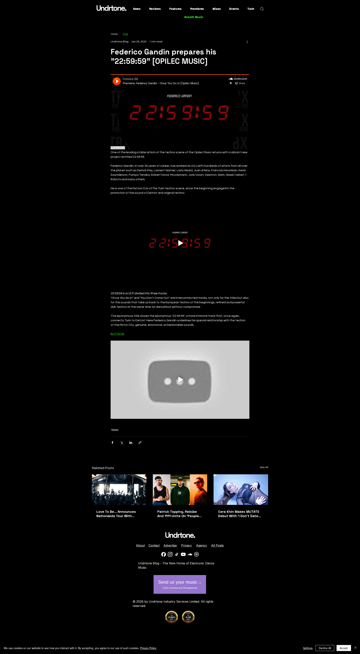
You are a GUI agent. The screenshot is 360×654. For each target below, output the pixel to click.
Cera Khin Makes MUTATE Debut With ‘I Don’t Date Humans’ (238, 513)
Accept (344, 648)
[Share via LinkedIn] (131, 442)
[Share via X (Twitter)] (121, 442)
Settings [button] (308, 648)
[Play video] (180, 243)
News (114, 429)
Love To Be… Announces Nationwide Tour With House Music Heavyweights (119, 513)
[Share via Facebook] (112, 442)
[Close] (355, 648)
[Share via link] (140, 442)
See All (264, 467)
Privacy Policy (148, 648)
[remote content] (180, 112)
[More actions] (247, 41)
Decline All (325, 648)
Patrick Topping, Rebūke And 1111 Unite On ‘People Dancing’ (178, 513)
